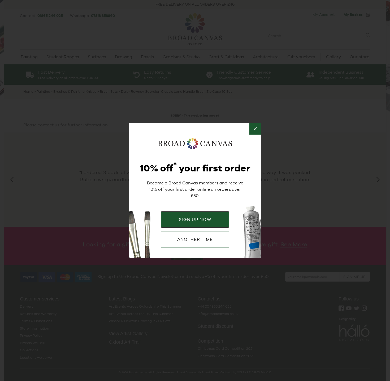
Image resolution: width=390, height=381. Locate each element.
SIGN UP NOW (195, 219)
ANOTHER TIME (195, 239)
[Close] (255, 129)
